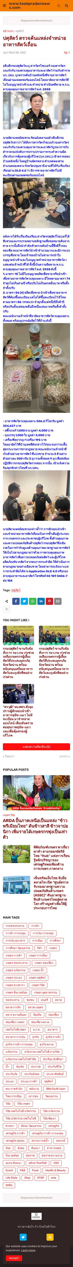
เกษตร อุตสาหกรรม (45, 992)
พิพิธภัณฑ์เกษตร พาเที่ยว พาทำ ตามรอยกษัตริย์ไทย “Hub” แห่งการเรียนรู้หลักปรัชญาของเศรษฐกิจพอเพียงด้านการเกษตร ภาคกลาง (52, 858)
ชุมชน (30, 1000)
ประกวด (36, 1066)
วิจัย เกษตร (23, 1103)
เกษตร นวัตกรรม (16, 970)
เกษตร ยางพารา (15, 985)
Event (9, 1170)
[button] (4, 5)
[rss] (50, 1237)
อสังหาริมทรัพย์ (38, 1163)
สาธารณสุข (54, 1148)
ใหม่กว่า (9, 756)
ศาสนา (10, 1126)
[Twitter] (24, 601)
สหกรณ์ (60, 1140)
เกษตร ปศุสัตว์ (37, 977)
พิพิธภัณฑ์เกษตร (56, 1089)
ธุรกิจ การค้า (53, 1037)
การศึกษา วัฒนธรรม (18, 948)
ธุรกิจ (35, 1037)
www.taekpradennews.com (29, 5)
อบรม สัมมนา (14, 1163)
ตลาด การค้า (13, 1007)
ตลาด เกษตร (35, 1007)
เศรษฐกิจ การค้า (15, 1133)
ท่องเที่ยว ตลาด (40, 1022)
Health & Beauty (55, 1170)
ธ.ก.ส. (36, 1029)
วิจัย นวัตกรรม (51, 1111)
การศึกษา (55, 940)
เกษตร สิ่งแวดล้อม (16, 992)
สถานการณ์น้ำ (40, 1140)
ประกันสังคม (31, 1074)
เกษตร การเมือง (38, 955)
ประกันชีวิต (54, 1066)
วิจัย (8, 1103)
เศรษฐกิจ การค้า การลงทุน (47, 1133)
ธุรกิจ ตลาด (47, 1044)
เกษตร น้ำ (38, 970)
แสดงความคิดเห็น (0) (36, 747)
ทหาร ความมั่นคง (16, 1014)
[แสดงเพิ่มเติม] (6, 609)
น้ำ (7, 1066)
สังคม (21, 1148)
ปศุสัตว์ (19, 31)
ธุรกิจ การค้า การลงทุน (19, 1044)
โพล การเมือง (14, 1096)
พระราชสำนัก (14, 1089)
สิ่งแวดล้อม (12, 1155)
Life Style (11, 1177)
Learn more (28, 1250)
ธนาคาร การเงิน (15, 1037)
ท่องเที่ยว (53, 1014)
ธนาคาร (52, 1029)
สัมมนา (35, 1148)
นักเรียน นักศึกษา (53, 1059)
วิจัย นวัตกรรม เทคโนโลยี (21, 1118)
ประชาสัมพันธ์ (55, 1074)
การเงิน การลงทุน (43, 933)
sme (53, 1177)
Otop (27, 1177)
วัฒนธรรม (51, 1096)
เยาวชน (33, 1096)
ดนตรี (44, 1000)
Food (35, 1170)
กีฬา (39, 948)
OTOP (40, 1177)
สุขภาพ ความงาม (52, 1155)
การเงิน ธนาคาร (15, 940)
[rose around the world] (32, 1237)
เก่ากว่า (63, 756)
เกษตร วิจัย (38, 985)
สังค (8, 1148)
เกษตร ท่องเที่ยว (44, 963)
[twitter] (23, 1237)
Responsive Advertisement (36, 20)
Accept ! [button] (14, 1258)
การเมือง (37, 940)
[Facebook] (16, 601)
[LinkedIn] (41, 601)
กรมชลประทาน (15, 926)
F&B (22, 1170)
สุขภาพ (30, 1155)
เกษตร (53, 948)
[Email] (58, 601)
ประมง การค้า (29, 1081)
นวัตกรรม (11, 1051)
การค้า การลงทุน (16, 933)
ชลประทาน (12, 1000)
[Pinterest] (49, 601)
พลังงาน (34, 1089)
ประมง (10, 1081)
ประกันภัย (11, 1074)
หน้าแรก (8, 31)
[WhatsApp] (32, 601)
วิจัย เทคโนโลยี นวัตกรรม (21, 1111)
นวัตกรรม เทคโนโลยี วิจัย (21, 1059)
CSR (56, 1163)
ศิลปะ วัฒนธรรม (31, 1126)
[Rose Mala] (14, 1237)
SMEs (9, 1185)
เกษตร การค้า (14, 955)
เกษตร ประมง (14, 977)
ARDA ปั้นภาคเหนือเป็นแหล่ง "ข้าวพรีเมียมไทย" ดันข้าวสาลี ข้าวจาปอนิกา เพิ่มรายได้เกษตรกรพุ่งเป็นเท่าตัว (35, 829)
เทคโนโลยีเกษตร (16, 1029)
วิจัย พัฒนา (49, 1118)
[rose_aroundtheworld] (41, 1237)
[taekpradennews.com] (58, 1237)
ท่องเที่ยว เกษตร (15, 1022)
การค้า (35, 926)
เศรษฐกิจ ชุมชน (15, 1140)
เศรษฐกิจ (53, 1126)
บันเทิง (20, 1066)
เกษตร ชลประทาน (17, 963)
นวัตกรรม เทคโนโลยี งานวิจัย (42, 1051)
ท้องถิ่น (37, 1014)
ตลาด (58, 1000)
